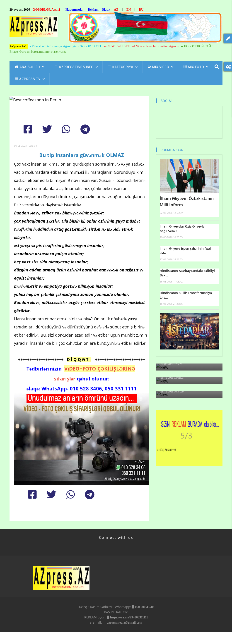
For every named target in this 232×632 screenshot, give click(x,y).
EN (128, 9)
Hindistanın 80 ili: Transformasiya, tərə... (186, 295)
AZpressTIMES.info (76, 67)
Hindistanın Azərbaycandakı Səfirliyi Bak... (187, 272)
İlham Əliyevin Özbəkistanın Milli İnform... (187, 202)
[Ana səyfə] (34, 27)
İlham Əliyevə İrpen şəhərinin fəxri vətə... (185, 250)
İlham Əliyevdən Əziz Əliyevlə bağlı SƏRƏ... (182, 228)
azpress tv (30, 79)
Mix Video (161, 67)
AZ (116, 9)
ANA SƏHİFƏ (30, 67)
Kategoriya (123, 67)
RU (141, 9)
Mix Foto (196, 67)
